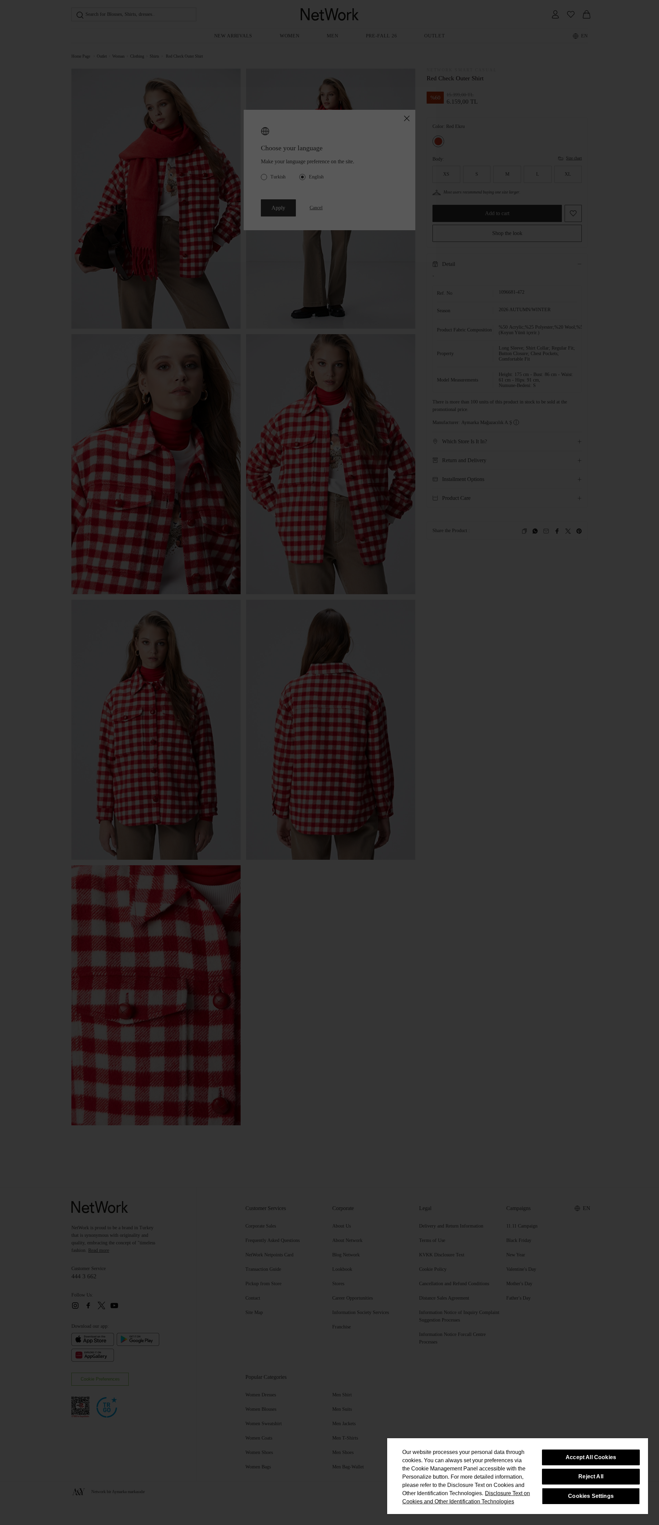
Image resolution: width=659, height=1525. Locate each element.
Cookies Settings (591, 1496)
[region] (517, 1476)
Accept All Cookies (591, 1457)
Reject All (590, 1476)
